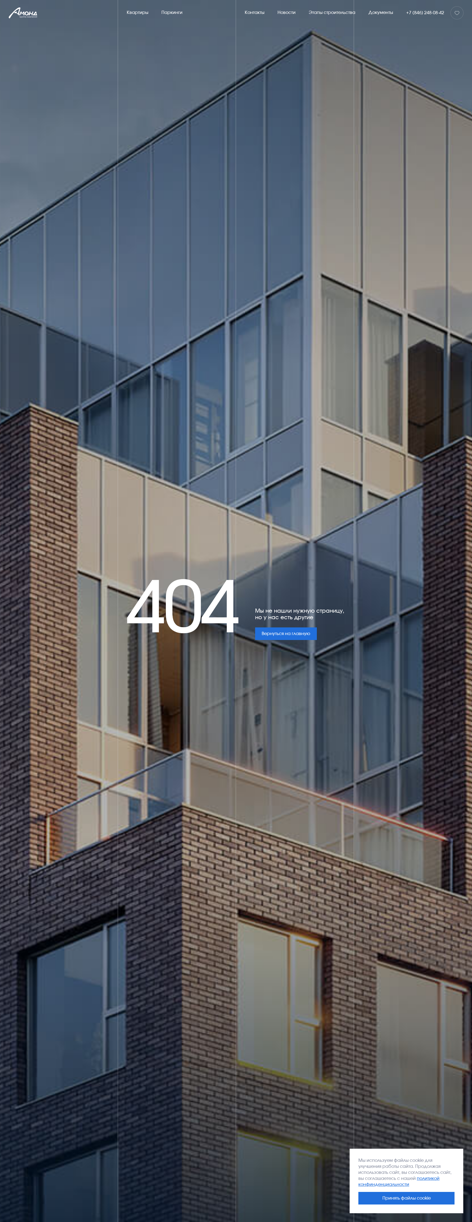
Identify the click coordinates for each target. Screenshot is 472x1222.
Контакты (254, 12)
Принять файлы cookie (406, 1198)
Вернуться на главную (286, 634)
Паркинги (171, 12)
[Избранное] (457, 13)
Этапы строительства (332, 12)
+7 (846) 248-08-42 (425, 13)
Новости (287, 12)
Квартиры (137, 12)
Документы (380, 12)
